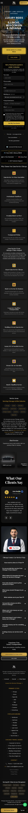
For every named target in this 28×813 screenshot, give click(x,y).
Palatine (23, 780)
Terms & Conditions (14, 765)
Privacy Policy (14, 767)
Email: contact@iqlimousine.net (15, 762)
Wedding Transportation (15, 746)
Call (23, 810)
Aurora (14, 690)
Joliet (14, 695)
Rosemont (21, 789)
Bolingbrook (14, 789)
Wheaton (8, 783)
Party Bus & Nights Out (14, 752)
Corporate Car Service (14, 739)
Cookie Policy (14, 769)
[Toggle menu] (1, 3)
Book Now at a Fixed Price (14, 51)
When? (8, 107)
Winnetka (14, 721)
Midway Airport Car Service (15, 744)
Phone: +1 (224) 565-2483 (15, 759)
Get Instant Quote (9, 810)
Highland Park (14, 726)
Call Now (14, 57)
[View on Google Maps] (19, 491)
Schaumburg (15, 706)
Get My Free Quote (14, 123)
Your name (6, 74)
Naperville (14, 693)
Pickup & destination (9, 100)
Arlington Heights (7, 780)
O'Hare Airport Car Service (14, 741)
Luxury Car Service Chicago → (14, 679)
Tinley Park (13, 786)
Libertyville (6, 789)
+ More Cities (14, 792)
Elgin (15, 698)
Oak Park (14, 783)
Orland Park (6, 786)
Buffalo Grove (21, 786)
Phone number (7, 81)
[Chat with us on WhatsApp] (25, 805)
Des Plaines (16, 780)
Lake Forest (15, 723)
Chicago (15, 687)
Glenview (14, 729)
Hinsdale (15, 718)
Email (5, 87)
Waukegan (14, 700)
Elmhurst (20, 783)
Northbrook (15, 713)
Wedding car (9, 94)
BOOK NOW (24, 2)
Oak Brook (14, 716)
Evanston (14, 703)
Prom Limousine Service (15, 749)
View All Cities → (15, 731)
